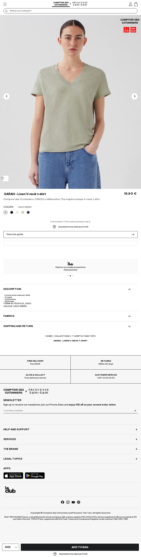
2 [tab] (70, 275)
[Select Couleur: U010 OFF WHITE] (17, 212)
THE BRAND (10, 449)
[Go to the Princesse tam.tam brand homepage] (80, 4)
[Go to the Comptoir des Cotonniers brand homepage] (61, 4)
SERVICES (9, 439)
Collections (62, 336)
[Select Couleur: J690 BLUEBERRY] (28, 212)
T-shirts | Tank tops (84, 336)
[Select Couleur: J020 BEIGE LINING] (22, 212)
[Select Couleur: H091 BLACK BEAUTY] (11, 212)
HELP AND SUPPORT (16, 429)
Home (49, 336)
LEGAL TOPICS (12, 459)
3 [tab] (72, 275)
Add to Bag (80, 547)
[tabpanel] (70, 266)
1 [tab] (68, 275)
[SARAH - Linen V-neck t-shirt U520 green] (70, 102)
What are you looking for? (20, 11)
